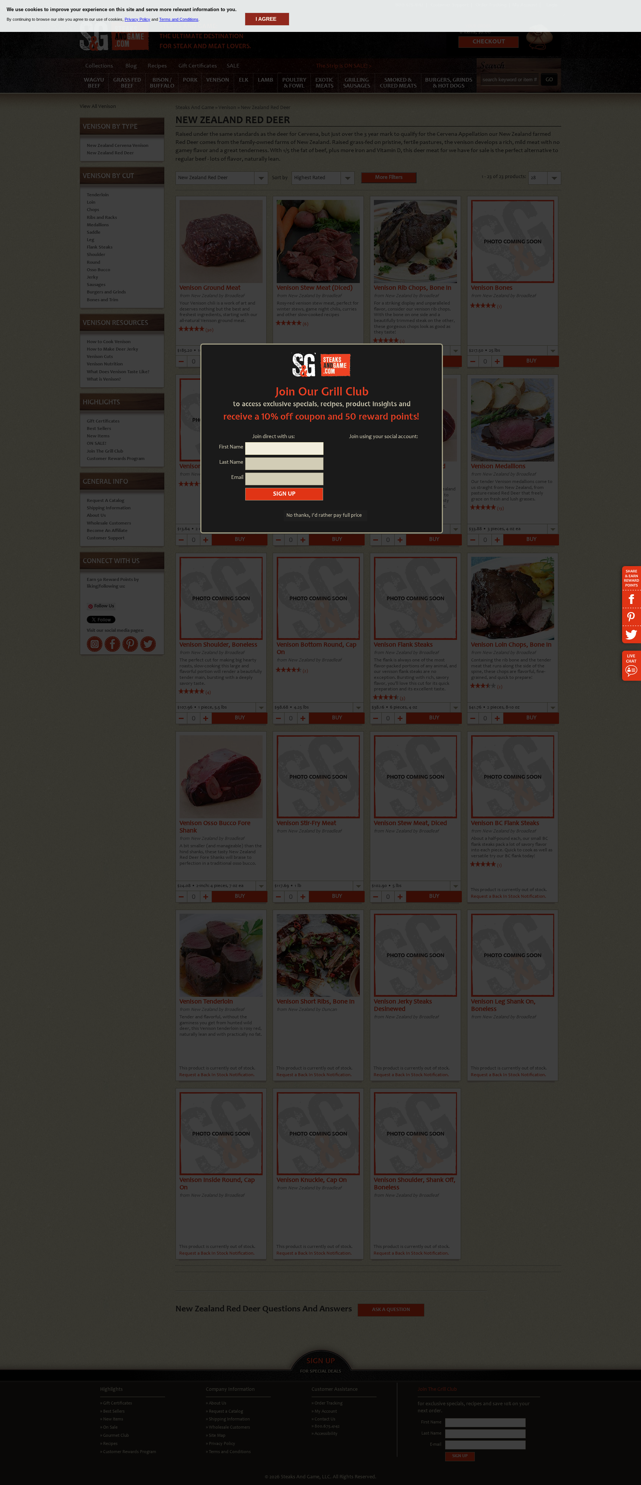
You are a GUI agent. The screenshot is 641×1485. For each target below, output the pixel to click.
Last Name (231, 462)
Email (237, 477)
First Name (231, 447)
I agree (266, 19)
